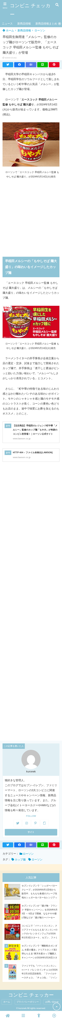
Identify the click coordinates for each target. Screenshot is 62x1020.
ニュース (7, 23)
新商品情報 (24, 23)
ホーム (9, 30)
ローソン (39, 30)
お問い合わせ (52, 1002)
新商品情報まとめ (46, 23)
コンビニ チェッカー (30, 10)
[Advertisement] (31, 215)
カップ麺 (20, 859)
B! (31, 64)
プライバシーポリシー (28, 1002)
